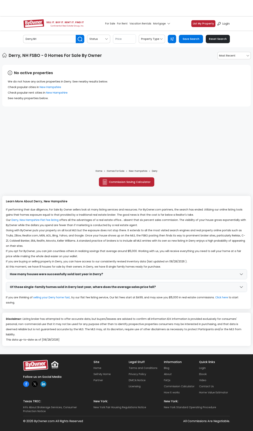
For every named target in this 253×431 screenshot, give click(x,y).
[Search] (80, 39)
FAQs (167, 380)
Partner (98, 380)
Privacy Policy (137, 374)
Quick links (207, 362)
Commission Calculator (179, 386)
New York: (101, 401)
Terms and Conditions (143, 368)
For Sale (110, 23)
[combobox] (234, 55)
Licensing (135, 386)
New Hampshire (50, 87)
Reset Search (218, 39)
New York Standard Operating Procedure (190, 407)
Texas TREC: (32, 401)
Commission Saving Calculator (130, 182)
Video (202, 380)
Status (93, 39)
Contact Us (206, 386)
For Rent (122, 23)
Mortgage (159, 23)
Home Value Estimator (213, 392)
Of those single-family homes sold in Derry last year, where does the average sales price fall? (83, 287)
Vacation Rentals (140, 23)
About (168, 374)
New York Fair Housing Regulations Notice (120, 407)
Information (173, 362)
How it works (172, 392)
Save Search (191, 39)
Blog (166, 368)
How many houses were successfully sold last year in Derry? (56, 274)
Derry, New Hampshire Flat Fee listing (35, 220)
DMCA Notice (137, 380)
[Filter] (172, 39)
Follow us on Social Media (42, 377)
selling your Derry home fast (51, 297)
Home (97, 368)
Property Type (150, 39)
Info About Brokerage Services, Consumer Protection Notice (50, 409)
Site (96, 362)
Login (226, 23)
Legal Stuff (137, 362)
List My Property (203, 23)
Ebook (203, 374)
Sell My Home (102, 374)
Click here (221, 297)
